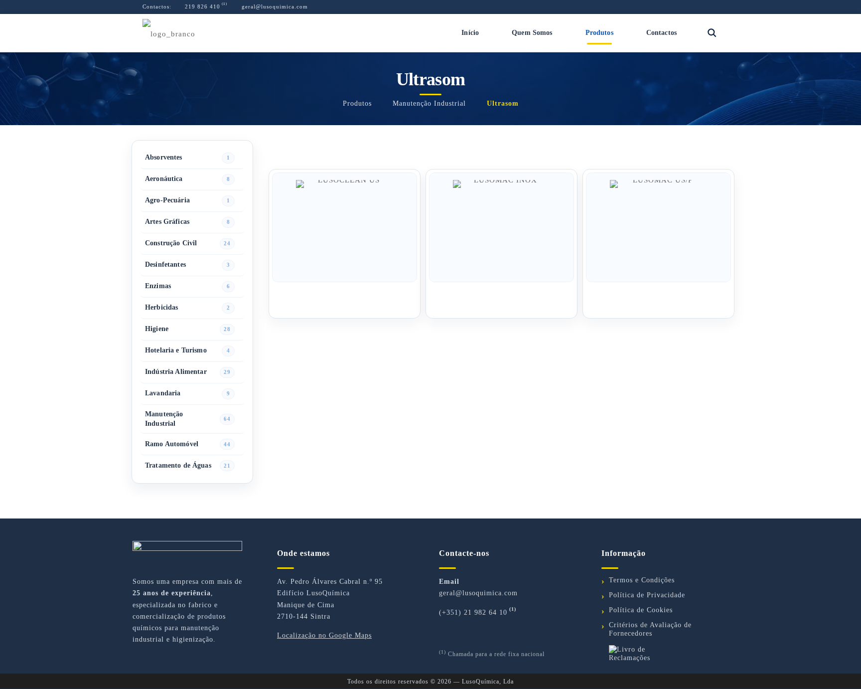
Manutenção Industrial (429, 103)
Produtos (357, 103)
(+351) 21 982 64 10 (473, 612)
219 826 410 (201, 6)
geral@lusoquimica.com (274, 6)
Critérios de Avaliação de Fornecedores (650, 629)
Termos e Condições (642, 580)
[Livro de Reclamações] (664, 653)
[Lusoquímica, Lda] (169, 33)
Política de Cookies (641, 610)
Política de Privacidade (647, 595)
